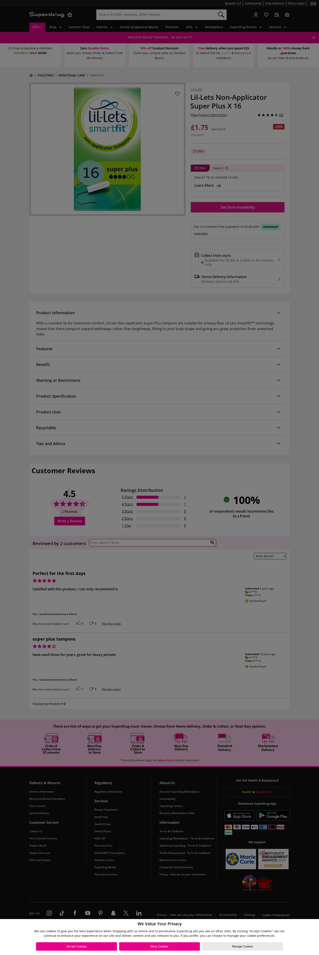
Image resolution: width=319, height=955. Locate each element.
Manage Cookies (242, 946)
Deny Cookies (159, 946)
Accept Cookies (77, 946)
